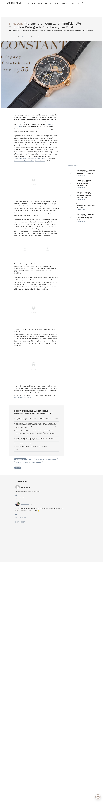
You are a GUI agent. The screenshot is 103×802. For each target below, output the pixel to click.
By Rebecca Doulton (24, 36)
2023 (30, 459)
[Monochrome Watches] (14, 3)
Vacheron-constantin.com (23, 397)
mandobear (25, 504)
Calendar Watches (40, 459)
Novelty (17, 462)
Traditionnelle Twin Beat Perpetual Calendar (29, 158)
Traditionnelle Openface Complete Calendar (29, 161)
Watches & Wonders (36, 462)
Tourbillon (25, 462)
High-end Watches (52, 459)
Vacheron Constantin (20, 459)
